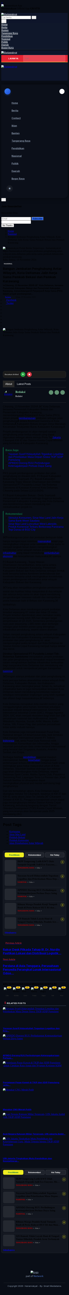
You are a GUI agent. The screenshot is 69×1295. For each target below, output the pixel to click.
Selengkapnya (10, 932)
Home (11, 231)
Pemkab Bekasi (17, 837)
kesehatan (34, 760)
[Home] (9, 52)
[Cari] (34, 17)
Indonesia (8, 740)
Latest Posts (24, 384)
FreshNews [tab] (14, 855)
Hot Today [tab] (54, 855)
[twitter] (57, 392)
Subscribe (37, 218)
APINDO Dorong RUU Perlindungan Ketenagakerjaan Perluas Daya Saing (30, 464)
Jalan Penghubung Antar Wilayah (26, 843)
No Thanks (8, 225)
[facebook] (51, 392)
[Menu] (2, 63)
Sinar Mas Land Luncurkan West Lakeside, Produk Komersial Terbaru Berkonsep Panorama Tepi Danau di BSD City (36, 527)
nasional (8, 671)
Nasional (12, 234)
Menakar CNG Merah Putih (17, 1109)
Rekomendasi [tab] (34, 855)
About (8, 384)
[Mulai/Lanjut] (23, 374)
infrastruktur (9, 552)
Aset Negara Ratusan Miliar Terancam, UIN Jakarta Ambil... (34, 1134)
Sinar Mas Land (17, 834)
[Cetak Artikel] (4, 325)
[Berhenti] (29, 374)
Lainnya (13, 58)
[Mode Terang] (3, 21)
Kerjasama (14, 831)
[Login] (6, 73)
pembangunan (27, 418)
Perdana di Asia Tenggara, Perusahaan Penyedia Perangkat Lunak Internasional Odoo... (32, 969)
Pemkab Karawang (19, 840)
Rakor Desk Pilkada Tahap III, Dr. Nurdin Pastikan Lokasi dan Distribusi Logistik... (32, 951)
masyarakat (44, 541)
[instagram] (62, 392)
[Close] (62, 91)
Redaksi (8, 297)
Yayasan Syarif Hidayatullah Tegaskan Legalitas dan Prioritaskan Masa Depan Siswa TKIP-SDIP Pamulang (35, 457)
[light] (9, 188)
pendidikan (29, 757)
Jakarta (56, 437)
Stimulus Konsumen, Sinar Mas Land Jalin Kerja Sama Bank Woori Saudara (35, 519)
